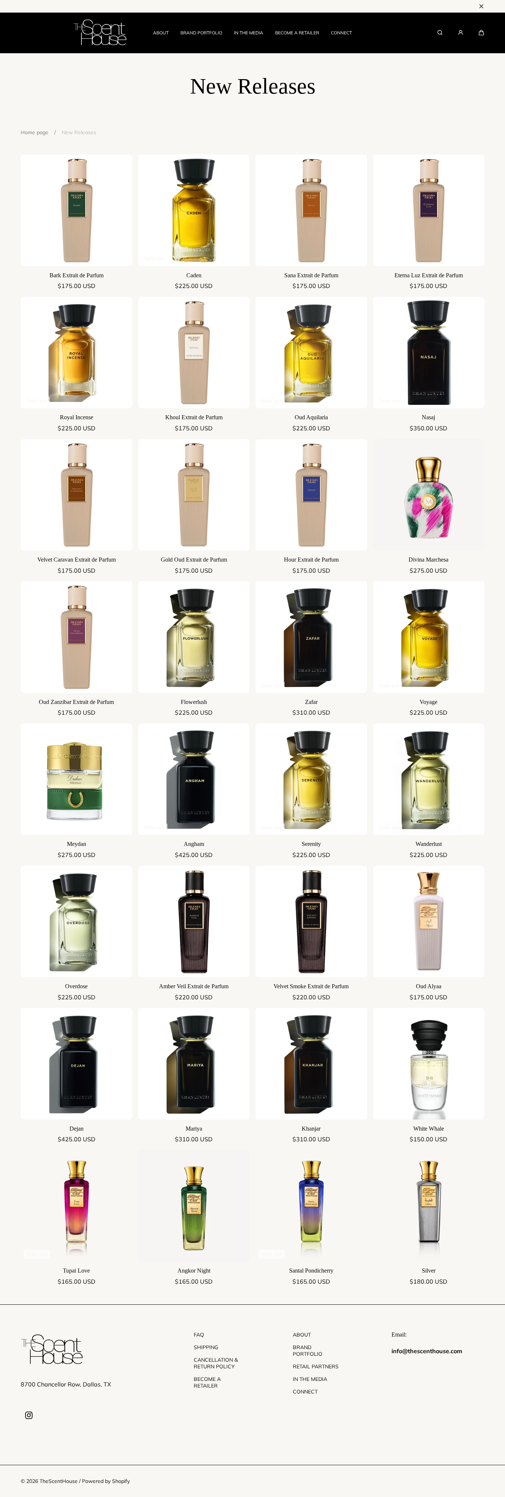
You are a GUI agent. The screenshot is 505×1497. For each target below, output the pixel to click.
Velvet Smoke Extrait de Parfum (311, 986)
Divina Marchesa (428, 559)
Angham (194, 844)
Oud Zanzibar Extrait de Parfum (76, 702)
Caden (193, 275)
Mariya (194, 1128)
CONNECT (341, 32)
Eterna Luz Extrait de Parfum (428, 275)
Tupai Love (76, 1270)
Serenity (311, 844)
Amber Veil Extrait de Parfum (193, 986)
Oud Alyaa (428, 986)
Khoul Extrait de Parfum (194, 417)
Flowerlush (194, 702)
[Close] (481, 6)
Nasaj (428, 417)
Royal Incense (76, 417)
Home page (34, 132)
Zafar (311, 702)
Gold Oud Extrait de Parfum (194, 559)
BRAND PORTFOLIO (201, 32)
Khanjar (311, 1128)
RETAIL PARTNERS (316, 1366)
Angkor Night (193, 1270)
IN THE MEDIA (248, 32)
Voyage (428, 702)
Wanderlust (429, 844)
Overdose (76, 986)
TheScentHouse (59, 1481)
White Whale (428, 1128)
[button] (481, 32)
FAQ (199, 1334)
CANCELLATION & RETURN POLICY (216, 1363)
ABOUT (161, 32)
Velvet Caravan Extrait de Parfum (76, 559)
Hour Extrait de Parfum (311, 559)
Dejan (77, 1128)
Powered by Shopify (106, 1481)
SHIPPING (206, 1347)
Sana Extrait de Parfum (311, 275)
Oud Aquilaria (311, 417)
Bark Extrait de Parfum (77, 275)
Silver (428, 1270)
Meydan (76, 844)
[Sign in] (461, 32)
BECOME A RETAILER (297, 32)
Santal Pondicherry (311, 1270)
